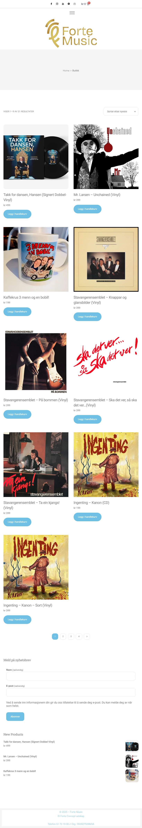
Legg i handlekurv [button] (17, 214)
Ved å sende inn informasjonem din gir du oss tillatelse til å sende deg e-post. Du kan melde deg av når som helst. (69, 704)
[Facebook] (51, 4)
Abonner (15, 716)
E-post (15, 686)
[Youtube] (62, 4)
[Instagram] (57, 4)
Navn (14, 670)
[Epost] (74, 4)
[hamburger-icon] (72, 13)
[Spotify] (68, 4)
